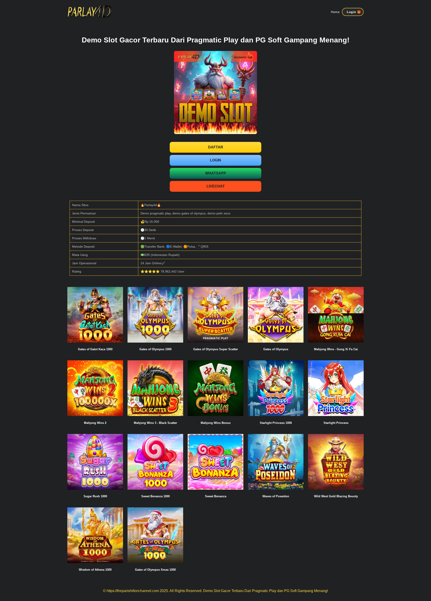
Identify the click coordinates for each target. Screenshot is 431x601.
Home (335, 12)
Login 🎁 (354, 12)
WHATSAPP (215, 173)
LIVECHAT (216, 186)
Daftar (215, 147)
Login (215, 160)
